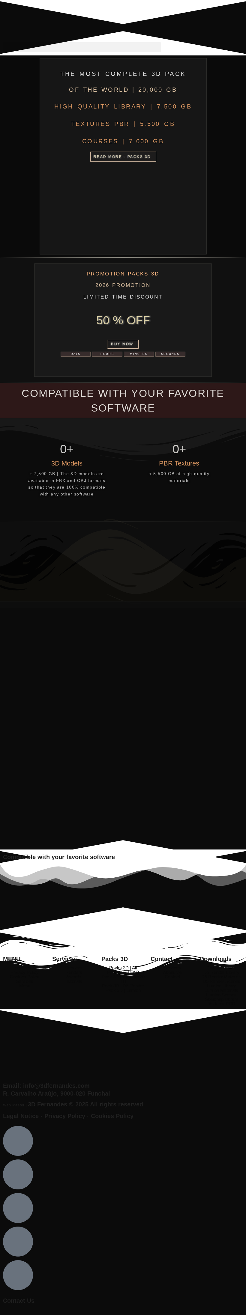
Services (64, 959)
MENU (11, 959)
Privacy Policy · (67, 1116)
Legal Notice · (23, 1116)
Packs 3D (114, 959)
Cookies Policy (112, 1116)
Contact (162, 959)
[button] (82, 47)
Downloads (216, 959)
